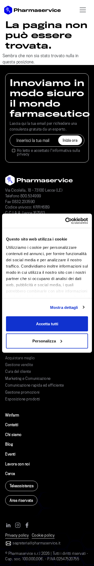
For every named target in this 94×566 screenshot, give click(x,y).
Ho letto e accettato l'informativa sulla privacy (48, 152)
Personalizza (44, 341)
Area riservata (21, 500)
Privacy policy (17, 535)
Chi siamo (13, 434)
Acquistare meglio (20, 357)
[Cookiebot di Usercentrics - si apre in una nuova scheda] (66, 220)
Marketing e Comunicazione (28, 378)
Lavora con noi (17, 463)
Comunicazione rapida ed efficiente (34, 385)
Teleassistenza (21, 485)
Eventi (10, 454)
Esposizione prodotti (22, 398)
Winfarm (12, 415)
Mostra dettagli (64, 307)
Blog (9, 444)
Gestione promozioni (22, 392)
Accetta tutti (47, 324)
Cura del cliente (18, 371)
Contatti (11, 424)
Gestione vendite (19, 364)
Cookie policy (43, 535)
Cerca (10, 473)
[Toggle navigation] (83, 10)
